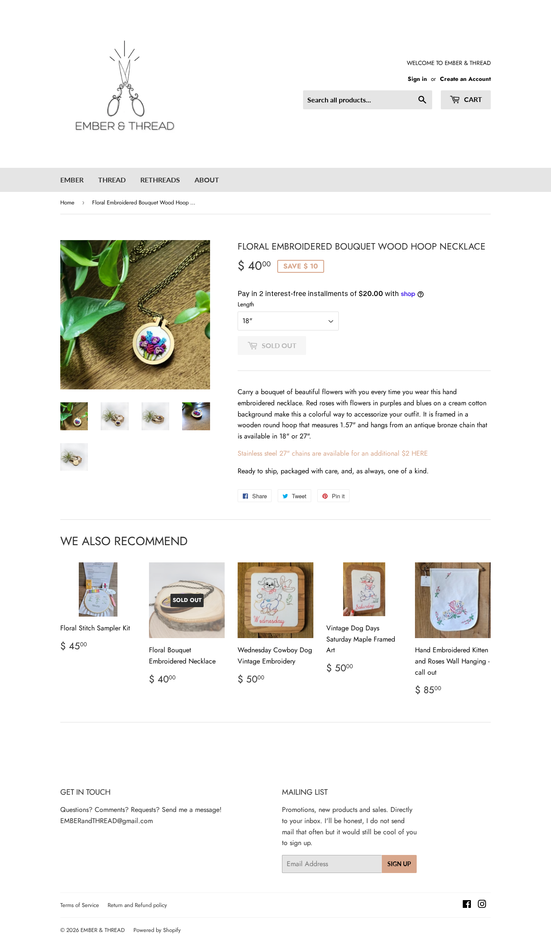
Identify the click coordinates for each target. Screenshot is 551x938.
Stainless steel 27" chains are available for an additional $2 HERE (333, 453)
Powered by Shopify (157, 930)
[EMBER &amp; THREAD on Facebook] (466, 905)
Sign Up (399, 863)
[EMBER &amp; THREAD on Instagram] (482, 905)
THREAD (112, 180)
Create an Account (465, 78)
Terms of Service (79, 905)
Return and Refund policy (137, 905)
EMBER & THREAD (102, 930)
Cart (472, 99)
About (207, 180)
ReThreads (160, 180)
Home (67, 202)
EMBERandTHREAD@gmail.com (106, 821)
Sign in (417, 78)
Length (246, 304)
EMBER (72, 180)
